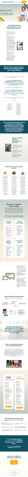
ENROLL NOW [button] (24, 2)
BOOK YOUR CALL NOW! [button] (14, 462)
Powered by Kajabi (14, 475)
